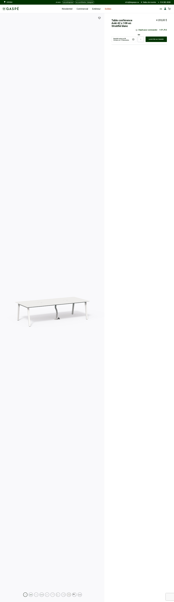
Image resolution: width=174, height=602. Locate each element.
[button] (25, 594)
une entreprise (68, 2)
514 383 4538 (165, 2)
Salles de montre (149, 2)
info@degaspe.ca (132, 2)
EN (161, 9)
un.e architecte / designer (84, 2)
